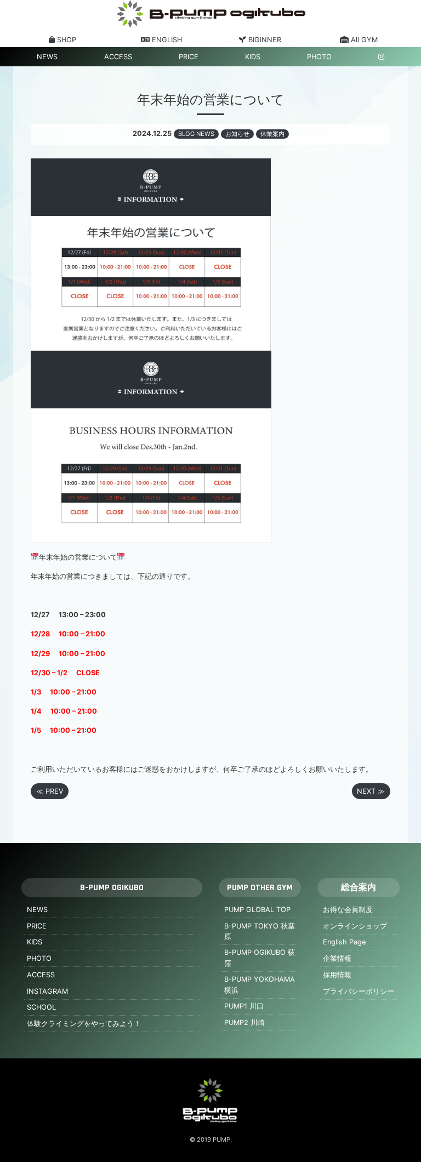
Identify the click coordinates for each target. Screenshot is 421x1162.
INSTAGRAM (47, 991)
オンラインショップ (355, 926)
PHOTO (319, 57)
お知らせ (237, 134)
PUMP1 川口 (244, 1006)
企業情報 (337, 958)
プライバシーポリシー (358, 991)
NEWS (47, 57)
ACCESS (118, 57)
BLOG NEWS (196, 134)
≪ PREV (50, 791)
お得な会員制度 (348, 909)
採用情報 (337, 975)
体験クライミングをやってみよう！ (84, 1023)
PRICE (188, 57)
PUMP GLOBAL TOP (257, 909)
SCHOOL (41, 1007)
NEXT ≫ (371, 791)
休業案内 (272, 134)
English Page (344, 942)
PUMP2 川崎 (244, 1022)
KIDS (252, 57)
